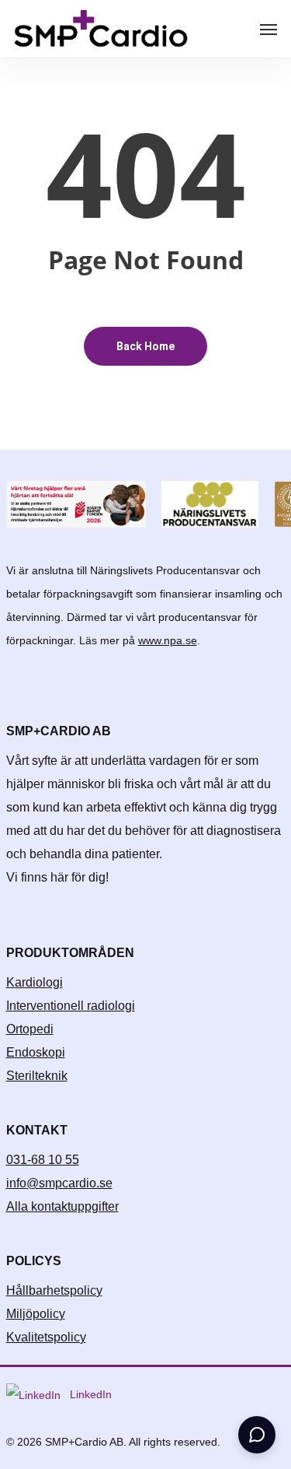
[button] (268, 29)
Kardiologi (34, 982)
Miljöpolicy (35, 1313)
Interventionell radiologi (70, 1005)
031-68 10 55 (42, 1159)
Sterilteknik (37, 1075)
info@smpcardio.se (59, 1183)
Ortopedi (30, 1029)
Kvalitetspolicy (46, 1337)
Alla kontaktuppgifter (62, 1206)
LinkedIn (89, 1394)
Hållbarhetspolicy (54, 1290)
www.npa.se (167, 640)
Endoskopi (35, 1052)
